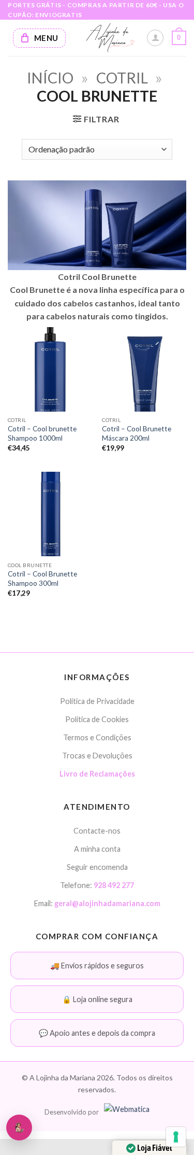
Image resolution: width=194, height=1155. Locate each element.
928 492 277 (114, 885)
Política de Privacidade (97, 701)
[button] (179, 37)
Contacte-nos (97, 830)
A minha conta (97, 848)
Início (50, 78)
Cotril (122, 78)
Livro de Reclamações (97, 773)
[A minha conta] (155, 38)
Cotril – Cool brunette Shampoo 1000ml (42, 433)
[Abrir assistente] (19, 1127)
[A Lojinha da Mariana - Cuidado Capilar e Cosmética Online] (110, 38)
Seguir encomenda (97, 867)
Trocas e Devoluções (97, 755)
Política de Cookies (97, 719)
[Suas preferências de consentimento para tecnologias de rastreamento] (176, 1137)
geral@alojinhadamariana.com (107, 903)
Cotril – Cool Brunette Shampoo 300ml (42, 578)
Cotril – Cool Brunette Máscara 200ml (136, 433)
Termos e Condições (97, 737)
